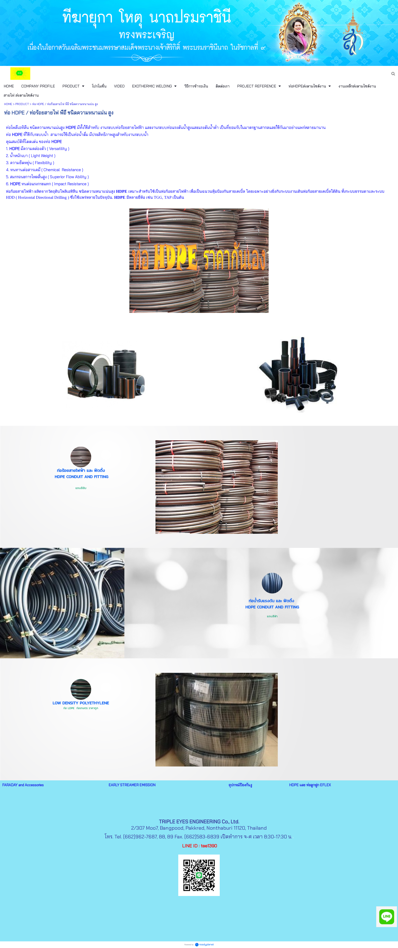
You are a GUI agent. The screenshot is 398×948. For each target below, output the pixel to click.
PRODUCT (22, 104)
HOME (8, 104)
